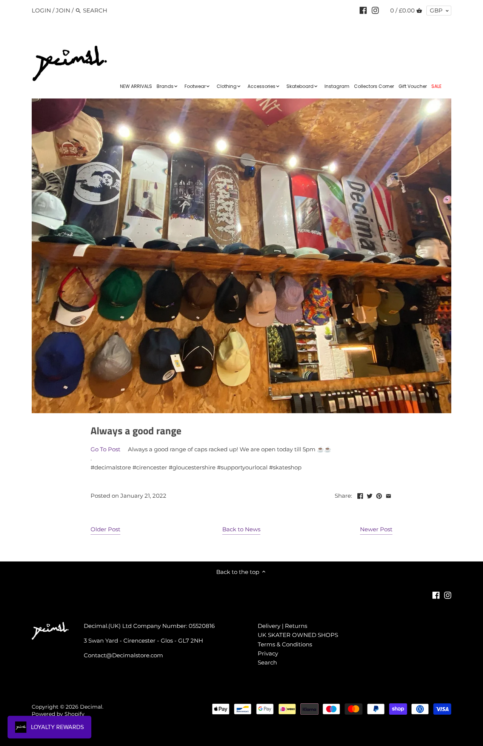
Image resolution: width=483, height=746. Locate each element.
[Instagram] (375, 10)
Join (63, 10)
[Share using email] (388, 494)
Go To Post (105, 449)
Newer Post (376, 529)
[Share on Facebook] (360, 494)
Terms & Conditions (285, 644)
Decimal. (91, 707)
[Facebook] (363, 10)
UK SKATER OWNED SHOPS (298, 634)
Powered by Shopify (58, 714)
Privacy (268, 653)
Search (267, 662)
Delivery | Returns (282, 625)
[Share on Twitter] (369, 494)
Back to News (241, 529)
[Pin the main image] (379, 494)
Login (41, 10)
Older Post (105, 529)
